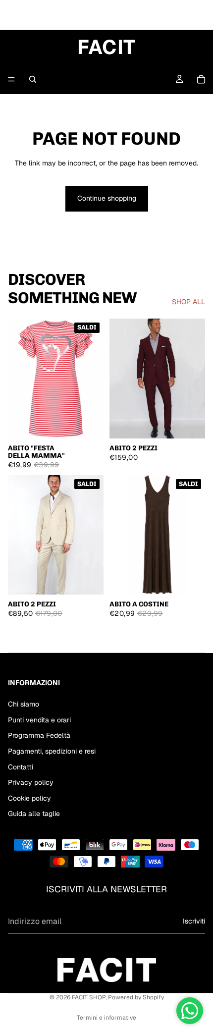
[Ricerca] (33, 79)
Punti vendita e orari (39, 719)
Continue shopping (106, 198)
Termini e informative (106, 1018)
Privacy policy (30, 782)
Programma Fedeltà (39, 735)
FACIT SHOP (89, 997)
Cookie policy (29, 798)
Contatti (20, 766)
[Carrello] (201, 79)
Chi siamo (23, 704)
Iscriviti (194, 921)
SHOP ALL (188, 301)
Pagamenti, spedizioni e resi (52, 751)
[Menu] (11, 79)
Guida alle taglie (34, 814)
